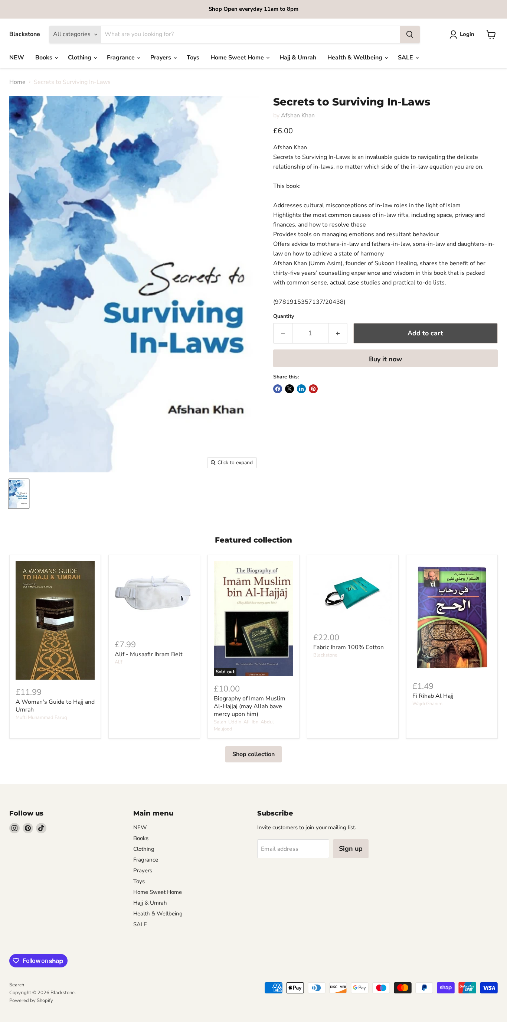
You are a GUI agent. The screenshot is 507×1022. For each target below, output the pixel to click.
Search (16, 985)
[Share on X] (289, 388)
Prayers (161, 57)
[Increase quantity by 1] (337, 333)
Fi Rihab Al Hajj (433, 696)
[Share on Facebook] (277, 388)
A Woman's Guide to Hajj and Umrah (55, 706)
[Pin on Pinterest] (313, 388)
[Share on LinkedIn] (301, 388)
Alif (118, 662)
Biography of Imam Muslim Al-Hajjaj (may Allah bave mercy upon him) (249, 706)
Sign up (351, 848)
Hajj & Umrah (297, 57)
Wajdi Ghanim (427, 703)
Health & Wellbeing (355, 57)
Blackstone (325, 655)
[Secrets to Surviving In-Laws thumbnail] (19, 493)
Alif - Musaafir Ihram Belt (149, 654)
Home (17, 82)
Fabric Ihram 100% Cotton (348, 647)
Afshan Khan (298, 115)
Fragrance (121, 57)
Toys (193, 57)
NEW (16, 57)
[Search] (410, 34)
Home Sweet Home (237, 57)
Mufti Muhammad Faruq (41, 717)
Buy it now (385, 359)
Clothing (80, 57)
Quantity (283, 316)
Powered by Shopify (31, 1000)
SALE (406, 57)
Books (44, 57)
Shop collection (253, 754)
